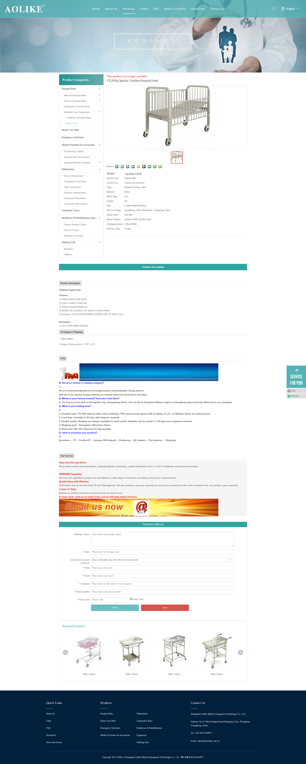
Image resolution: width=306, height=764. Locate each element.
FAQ (156, 9)
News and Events (54, 742)
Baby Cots (72, 123)
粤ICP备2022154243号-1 (192, 757)
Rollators (68, 249)
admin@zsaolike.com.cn (208, 741)
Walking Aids (68, 242)
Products (129, 9)
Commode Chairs (70, 210)
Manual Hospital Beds (75, 95)
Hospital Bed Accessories (76, 157)
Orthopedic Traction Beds (77, 106)
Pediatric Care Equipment (77, 112)
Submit (115, 607)
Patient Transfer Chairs (75, 224)
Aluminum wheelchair (75, 181)
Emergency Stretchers (73, 137)
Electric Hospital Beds (75, 101)
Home (96, 9)
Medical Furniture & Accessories (78, 144)
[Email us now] (139, 500)
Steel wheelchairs (72, 187)
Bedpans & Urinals (73, 235)
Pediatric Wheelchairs (75, 192)
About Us (111, 9)
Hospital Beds (69, 88)
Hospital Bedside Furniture (77, 162)
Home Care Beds (70, 130)
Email (293, 391)
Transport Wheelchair (75, 198)
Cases (144, 9)
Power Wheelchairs (73, 176)
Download (197, 9)
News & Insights (175, 9)
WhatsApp (295, 396)
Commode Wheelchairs (75, 203)
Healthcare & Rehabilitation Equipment (81, 218)
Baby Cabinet (89, 674)
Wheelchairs (68, 169)
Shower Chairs (71, 230)
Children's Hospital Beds (79, 117)
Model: (111, 173)
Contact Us (217, 9)
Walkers (68, 254)
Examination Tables (74, 151)
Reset (165, 607)
